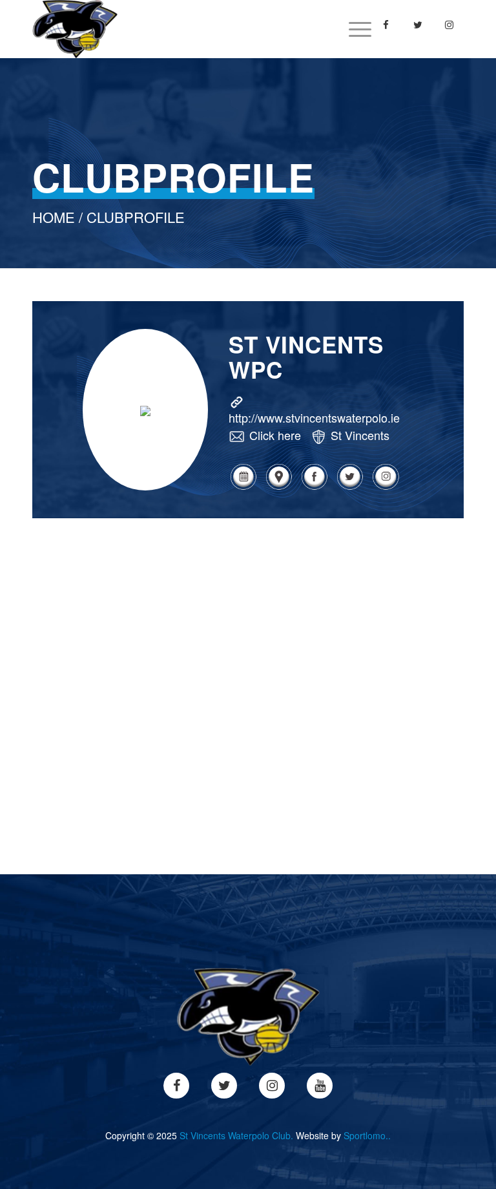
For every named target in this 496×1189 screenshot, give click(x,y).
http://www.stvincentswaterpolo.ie (314, 417)
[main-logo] (75, 29)
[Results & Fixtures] (243, 487)
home (53, 217)
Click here (275, 434)
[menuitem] (353, 29)
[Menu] (353, 29)
